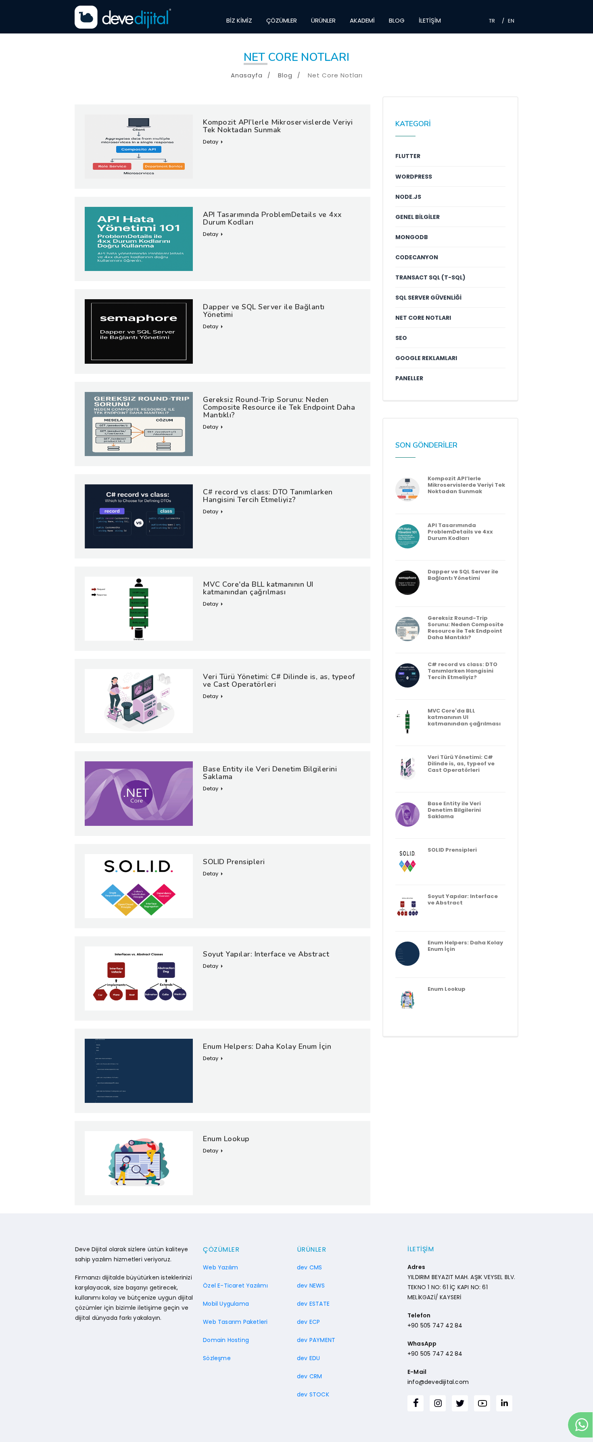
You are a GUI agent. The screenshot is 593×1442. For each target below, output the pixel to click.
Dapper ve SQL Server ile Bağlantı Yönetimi (463, 575)
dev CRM (309, 1376)
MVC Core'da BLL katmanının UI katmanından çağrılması (464, 717)
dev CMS (309, 1267)
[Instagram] (438, 1403)
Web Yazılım (220, 1267)
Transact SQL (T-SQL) (430, 277)
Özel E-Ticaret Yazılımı (235, 1286)
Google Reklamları (426, 358)
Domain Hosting (226, 1340)
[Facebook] (415, 1403)
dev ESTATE (313, 1304)
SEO (401, 338)
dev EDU (308, 1358)
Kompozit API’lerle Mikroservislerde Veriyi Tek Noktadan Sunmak (466, 485)
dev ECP (308, 1322)
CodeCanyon (416, 257)
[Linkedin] (504, 1403)
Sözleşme (217, 1358)
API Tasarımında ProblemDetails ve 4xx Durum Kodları (460, 532)
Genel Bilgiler (417, 217)
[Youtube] (482, 1403)
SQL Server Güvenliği (428, 298)
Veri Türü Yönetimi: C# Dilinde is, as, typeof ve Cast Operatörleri (461, 763)
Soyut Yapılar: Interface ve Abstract (463, 899)
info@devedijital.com (438, 1382)
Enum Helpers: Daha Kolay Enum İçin (465, 946)
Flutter (407, 156)
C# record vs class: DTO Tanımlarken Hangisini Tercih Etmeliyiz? (462, 671)
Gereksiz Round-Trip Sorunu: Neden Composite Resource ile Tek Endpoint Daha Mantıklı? (465, 628)
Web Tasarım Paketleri (235, 1322)
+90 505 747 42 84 (434, 1325)
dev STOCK (313, 1394)
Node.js (408, 197)
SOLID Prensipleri (452, 850)
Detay (210, 142)
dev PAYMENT (316, 1340)
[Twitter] (460, 1403)
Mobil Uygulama (226, 1304)
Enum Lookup (447, 989)
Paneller (409, 378)
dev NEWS (311, 1286)
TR (492, 21)
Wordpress (413, 177)
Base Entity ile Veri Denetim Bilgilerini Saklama (454, 810)
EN (511, 21)
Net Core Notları (423, 318)
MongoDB (411, 237)
